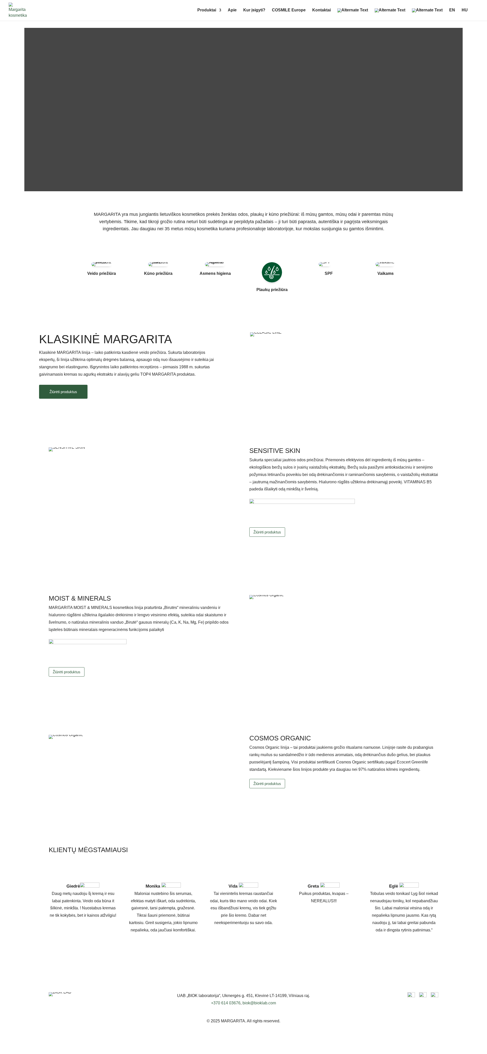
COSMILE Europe (289, 10)
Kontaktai (321, 10)
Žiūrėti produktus (63, 392)
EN (452, 10)
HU (465, 10)
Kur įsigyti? (254, 10)
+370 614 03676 (225, 1003)
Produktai (206, 10)
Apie (232, 10)
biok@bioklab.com (259, 1003)
